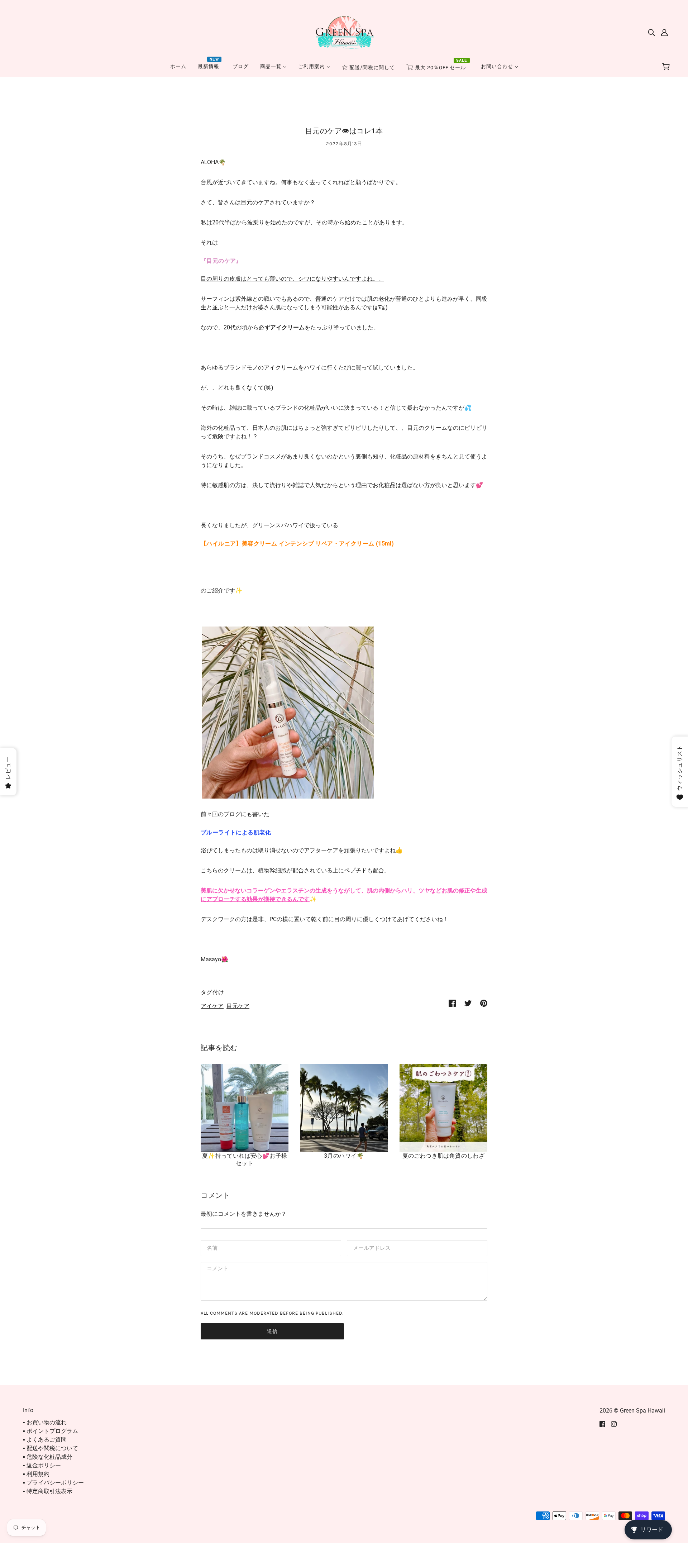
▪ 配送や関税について (50, 1448)
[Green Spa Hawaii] (344, 31)
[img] (651, 32)
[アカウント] (664, 32)
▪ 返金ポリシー (42, 1465)
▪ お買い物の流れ (45, 1422)
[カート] (667, 67)
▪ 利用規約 (36, 1474)
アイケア (212, 1006)
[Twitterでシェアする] (468, 1003)
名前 (211, 1247)
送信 (272, 1331)
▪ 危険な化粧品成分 (47, 1456)
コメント (216, 1269)
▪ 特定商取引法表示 (47, 1491)
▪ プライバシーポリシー (53, 1482)
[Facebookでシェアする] (452, 1003)
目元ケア (237, 1006)
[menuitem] (178, 66)
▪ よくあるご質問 (45, 1439)
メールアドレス (370, 1247)
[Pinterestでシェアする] (484, 1003)
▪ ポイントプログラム (50, 1431)
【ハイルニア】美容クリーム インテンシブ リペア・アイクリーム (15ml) (297, 543)
